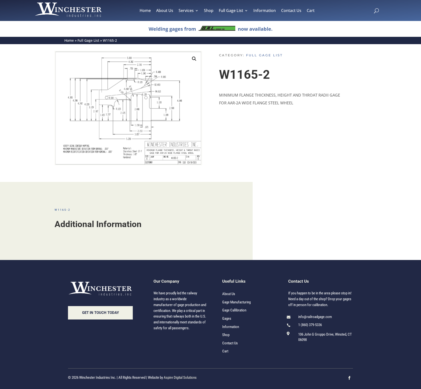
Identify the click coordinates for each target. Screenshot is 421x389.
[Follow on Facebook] (349, 378)
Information (264, 11)
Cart (311, 11)
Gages (226, 318)
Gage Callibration (234, 310)
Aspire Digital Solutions (180, 377)
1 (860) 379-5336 (310, 325)
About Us (164, 11)
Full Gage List (231, 11)
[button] (194, 58)
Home (145, 11)
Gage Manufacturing (236, 302)
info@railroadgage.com (315, 317)
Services (186, 11)
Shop (208, 11)
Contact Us (291, 11)
